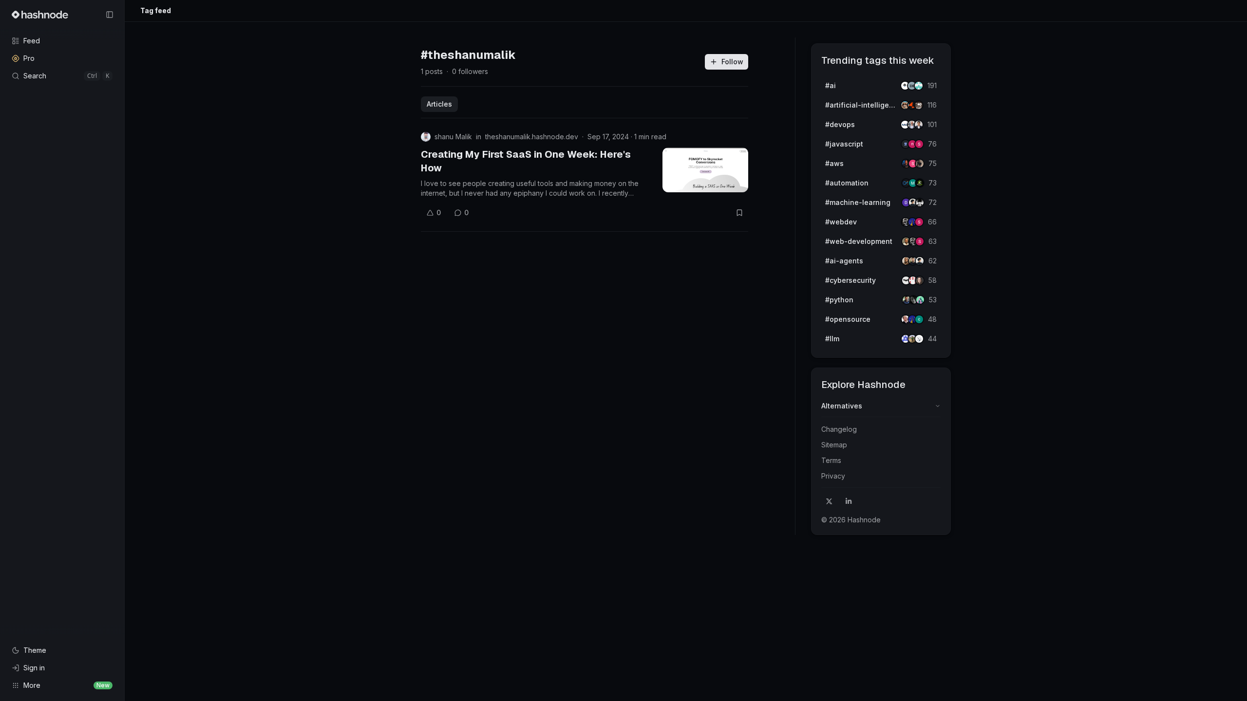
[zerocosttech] (920, 183)
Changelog (839, 429)
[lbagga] (919, 124)
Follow (732, 61)
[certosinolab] (919, 144)
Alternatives (841, 406)
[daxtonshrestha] (920, 202)
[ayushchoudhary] (920, 163)
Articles (439, 104)
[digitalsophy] (919, 339)
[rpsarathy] (919, 86)
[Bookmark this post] (739, 212)
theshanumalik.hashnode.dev (531, 136)
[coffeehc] (919, 105)
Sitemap (834, 445)
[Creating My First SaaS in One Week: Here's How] (705, 170)
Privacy (833, 476)
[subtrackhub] (920, 300)
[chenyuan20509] (919, 319)
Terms (831, 460)
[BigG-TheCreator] (920, 280)
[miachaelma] (920, 261)
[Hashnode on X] (829, 501)
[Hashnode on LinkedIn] (848, 501)
